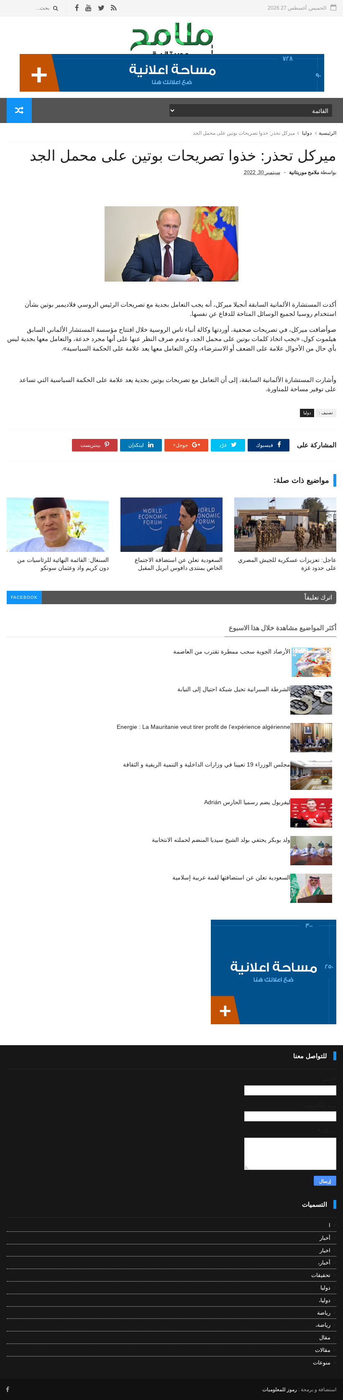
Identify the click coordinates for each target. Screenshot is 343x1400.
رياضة (323, 1313)
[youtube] (88, 8)
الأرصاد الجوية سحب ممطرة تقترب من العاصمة (231, 651)
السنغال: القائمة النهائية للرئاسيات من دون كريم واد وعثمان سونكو (63, 563)
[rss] (113, 8)
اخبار (325, 1250)
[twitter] (101, 8)
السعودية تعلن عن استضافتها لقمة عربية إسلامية (231, 877)
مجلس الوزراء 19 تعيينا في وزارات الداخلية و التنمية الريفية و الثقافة (206, 764)
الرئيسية (327, 133)
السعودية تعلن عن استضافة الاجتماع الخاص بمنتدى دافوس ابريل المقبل (179, 563)
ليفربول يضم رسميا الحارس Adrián (247, 802)
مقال (324, 1337)
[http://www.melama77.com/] (172, 89)
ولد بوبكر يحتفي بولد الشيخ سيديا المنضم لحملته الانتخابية (221, 839)
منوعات (321, 1362)
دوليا (307, 133)
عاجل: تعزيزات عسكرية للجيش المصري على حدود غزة (287, 563)
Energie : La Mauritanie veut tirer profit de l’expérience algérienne (203, 726)
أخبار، (324, 1262)
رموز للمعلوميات (279, 1389)
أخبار (325, 1238)
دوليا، (324, 1300)
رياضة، (322, 1325)
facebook (24, 597)
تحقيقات (320, 1275)
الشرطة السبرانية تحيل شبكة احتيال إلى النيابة (233, 689)
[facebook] (77, 8)
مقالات (322, 1350)
